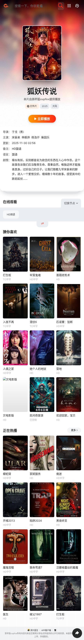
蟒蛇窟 (7, 473)
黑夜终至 (61, 520)
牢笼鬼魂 (35, 275)
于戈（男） (19, 131)
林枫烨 (26, 137)
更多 (73, 430)
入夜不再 (8, 322)
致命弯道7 (36, 567)
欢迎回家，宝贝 (65, 415)
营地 (59, 368)
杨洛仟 (35, 137)
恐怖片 (33, 106)
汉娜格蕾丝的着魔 (67, 567)
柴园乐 (45, 137)
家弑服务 (35, 473)
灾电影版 (8, 415)
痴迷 (59, 473)
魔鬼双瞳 (8, 567)
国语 (14, 154)
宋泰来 (16, 137)
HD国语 (11, 214)
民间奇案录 (36, 415)
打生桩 (7, 275)
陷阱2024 (36, 520)
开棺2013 (9, 520)
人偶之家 (8, 368)
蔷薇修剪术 (63, 275)
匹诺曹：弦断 (64, 322)
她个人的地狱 (38, 368)
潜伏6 (33, 322)
